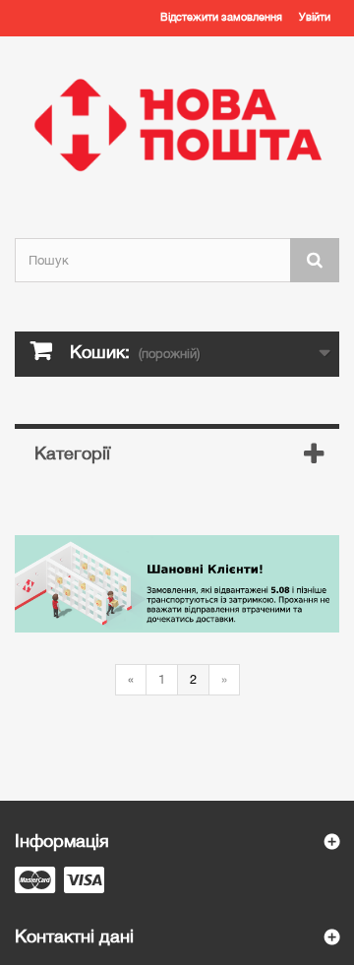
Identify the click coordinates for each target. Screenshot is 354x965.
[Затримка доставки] (177, 584)
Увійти (314, 17)
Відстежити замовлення (221, 17)
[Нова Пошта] (177, 125)
